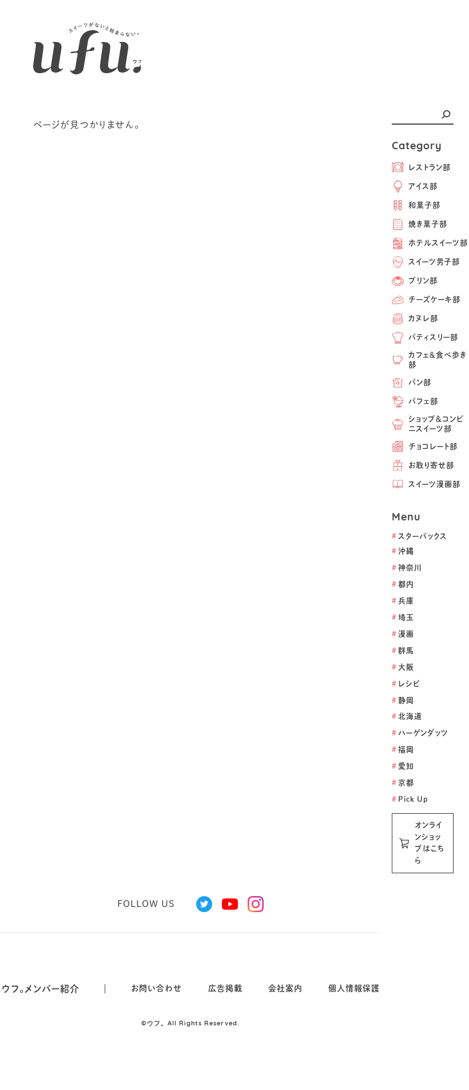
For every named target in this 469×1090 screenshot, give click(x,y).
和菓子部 (424, 205)
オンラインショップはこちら (429, 842)
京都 (403, 782)
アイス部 (423, 186)
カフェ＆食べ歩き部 (437, 359)
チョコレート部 (433, 446)
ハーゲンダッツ (420, 733)
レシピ (406, 683)
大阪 (403, 667)
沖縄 (403, 551)
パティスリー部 (433, 337)
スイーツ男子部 (434, 261)
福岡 (403, 749)
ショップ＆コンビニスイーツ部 (436, 423)
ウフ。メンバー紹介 (41, 988)
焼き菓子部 (427, 224)
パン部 (419, 382)
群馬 (403, 650)
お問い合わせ (156, 988)
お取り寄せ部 (431, 465)
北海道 (407, 716)
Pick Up (410, 799)
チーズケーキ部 (434, 299)
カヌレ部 (423, 318)
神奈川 (407, 567)
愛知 (403, 766)
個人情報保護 (354, 988)
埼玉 (403, 617)
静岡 (403, 700)
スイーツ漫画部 (434, 484)
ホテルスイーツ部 (438, 242)
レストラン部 (429, 167)
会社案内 (285, 988)
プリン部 (423, 280)
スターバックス (419, 536)
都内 (403, 584)
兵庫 (403, 600)
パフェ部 (423, 401)
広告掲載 (225, 988)
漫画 (403, 634)
